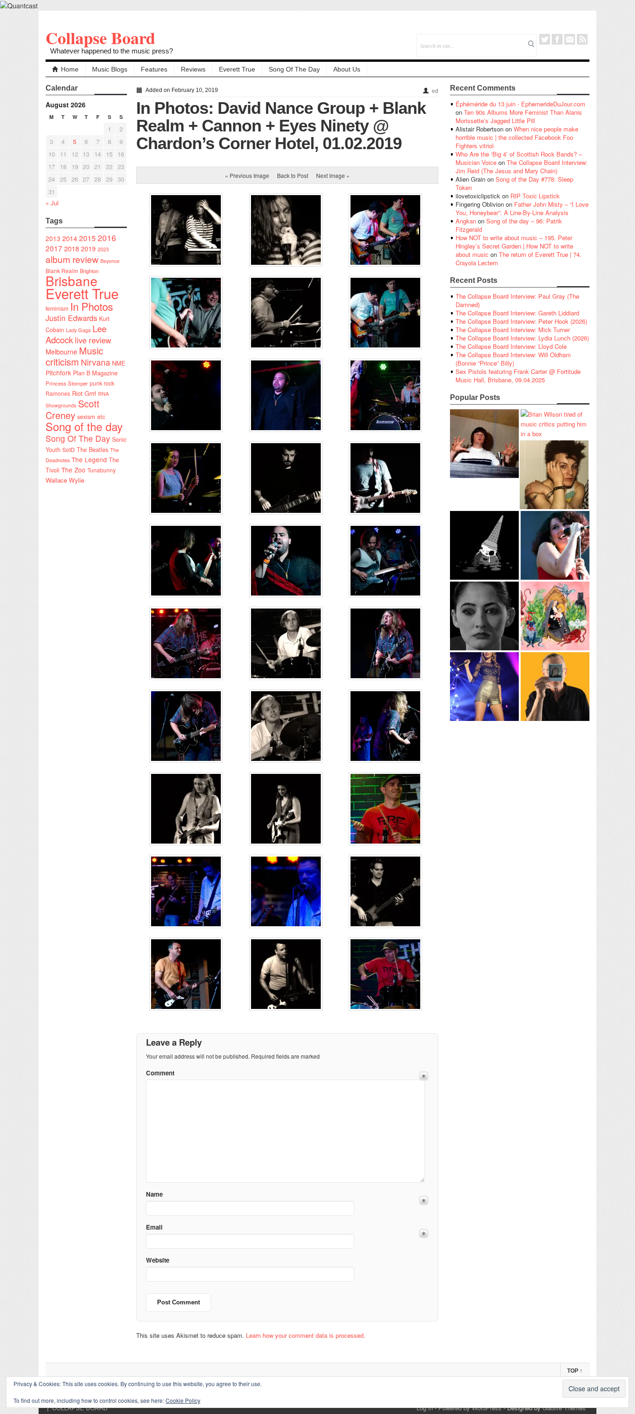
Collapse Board (100, 38)
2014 (69, 238)
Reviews (193, 69)
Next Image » (333, 175)
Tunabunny (101, 470)
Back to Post (292, 175)
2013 (53, 238)
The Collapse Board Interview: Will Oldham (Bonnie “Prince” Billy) (513, 358)
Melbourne (61, 351)
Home (70, 69)
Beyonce (109, 260)
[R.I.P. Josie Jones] (484, 616)
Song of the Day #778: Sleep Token (514, 183)
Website (157, 1260)
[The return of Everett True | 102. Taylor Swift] (484, 686)
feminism (57, 308)
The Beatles (92, 449)
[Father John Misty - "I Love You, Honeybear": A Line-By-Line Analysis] (555, 616)
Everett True (237, 69)
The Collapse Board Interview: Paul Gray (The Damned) (517, 300)
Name (154, 1194)
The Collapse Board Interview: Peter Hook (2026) (521, 321)
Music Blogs (109, 69)
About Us (346, 69)
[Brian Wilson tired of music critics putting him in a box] (555, 424)
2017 (54, 248)
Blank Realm (62, 271)
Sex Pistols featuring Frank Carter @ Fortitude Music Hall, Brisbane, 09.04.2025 (518, 375)
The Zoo (73, 469)
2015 (87, 238)
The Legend (89, 459)
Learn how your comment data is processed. (305, 1335)
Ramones (58, 393)
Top (574, 1371)
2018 (71, 248)
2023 (103, 249)
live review (93, 340)
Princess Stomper (67, 383)
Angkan (466, 220)
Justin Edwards (71, 317)
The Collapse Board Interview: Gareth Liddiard (517, 312)
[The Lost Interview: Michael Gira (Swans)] (555, 686)
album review (72, 259)
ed (435, 91)
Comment (160, 1072)
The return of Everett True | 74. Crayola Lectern (519, 258)
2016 (107, 237)
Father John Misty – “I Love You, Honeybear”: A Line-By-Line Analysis (522, 208)
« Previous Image (247, 175)
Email (569, 39)
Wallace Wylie (65, 480)
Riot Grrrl (84, 393)
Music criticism (74, 356)
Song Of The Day (294, 69)
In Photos (91, 306)
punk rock (102, 383)
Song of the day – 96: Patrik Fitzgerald (509, 225)
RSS (582, 39)
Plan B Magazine (95, 373)
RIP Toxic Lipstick (535, 195)
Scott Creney (72, 409)
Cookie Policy (182, 1400)
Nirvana (95, 362)
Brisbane (72, 280)
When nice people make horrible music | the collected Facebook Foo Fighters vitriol (517, 137)
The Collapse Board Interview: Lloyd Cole (511, 346)
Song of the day (84, 426)
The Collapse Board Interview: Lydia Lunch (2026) (522, 338)
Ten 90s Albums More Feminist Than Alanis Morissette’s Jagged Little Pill (519, 116)
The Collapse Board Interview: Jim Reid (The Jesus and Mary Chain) (522, 166)
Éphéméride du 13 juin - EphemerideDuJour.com (520, 103)
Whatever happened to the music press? (111, 51)
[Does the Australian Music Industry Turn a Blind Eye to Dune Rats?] (484, 545)
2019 (88, 248)
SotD (68, 449)
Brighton (89, 271)
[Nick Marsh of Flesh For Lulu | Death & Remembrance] (554, 474)
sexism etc (91, 416)
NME (119, 363)
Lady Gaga (78, 330)
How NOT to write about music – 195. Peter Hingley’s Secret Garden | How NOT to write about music (514, 246)
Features (154, 69)
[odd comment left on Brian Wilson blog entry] (484, 443)
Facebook (557, 39)
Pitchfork (58, 372)
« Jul (52, 202)
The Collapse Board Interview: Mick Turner (513, 329)
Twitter (544, 39)
